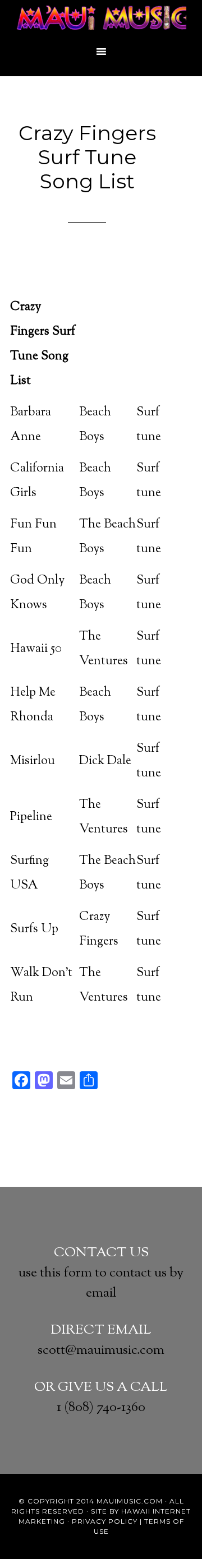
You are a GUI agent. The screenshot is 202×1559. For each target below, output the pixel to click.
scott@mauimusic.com (101, 1350)
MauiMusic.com (130, 1501)
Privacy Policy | (107, 1521)
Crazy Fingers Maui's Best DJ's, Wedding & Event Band (101, 19)
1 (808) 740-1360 (101, 1407)
